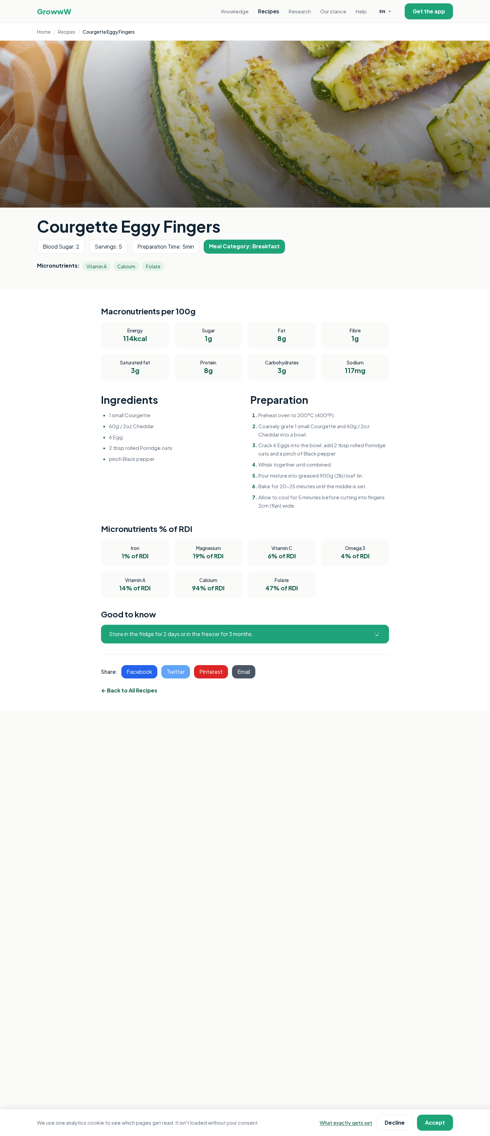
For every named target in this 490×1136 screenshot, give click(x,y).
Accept (435, 1122)
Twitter (176, 671)
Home (44, 32)
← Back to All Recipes (129, 690)
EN (382, 11)
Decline (395, 1122)
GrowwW (54, 11)
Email (243, 671)
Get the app (429, 11)
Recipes (268, 11)
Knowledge (235, 11)
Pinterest (211, 671)
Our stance (333, 11)
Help (361, 11)
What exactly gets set (346, 1122)
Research (300, 11)
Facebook (139, 671)
